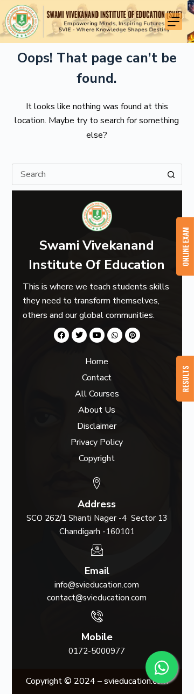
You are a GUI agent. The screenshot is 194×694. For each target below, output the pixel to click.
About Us (96, 410)
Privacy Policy (97, 442)
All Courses (97, 394)
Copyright (97, 458)
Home (96, 361)
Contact (97, 378)
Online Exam (185, 246)
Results (185, 379)
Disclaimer (96, 426)
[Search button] (171, 174)
